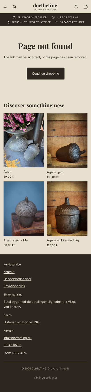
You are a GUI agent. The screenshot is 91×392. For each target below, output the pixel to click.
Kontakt (9, 272)
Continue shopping (45, 73)
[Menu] (5, 7)
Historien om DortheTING (21, 322)
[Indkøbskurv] (86, 6)
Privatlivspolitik (14, 286)
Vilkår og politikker (45, 377)
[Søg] (14, 6)
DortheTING (39, 368)
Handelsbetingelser (17, 279)
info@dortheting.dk (18, 338)
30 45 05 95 (12, 345)
